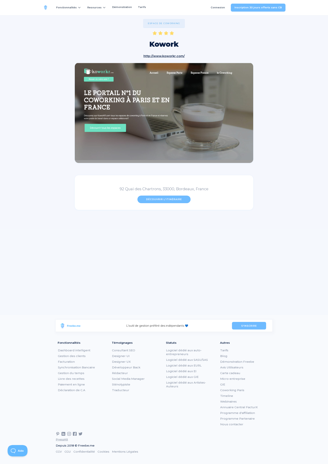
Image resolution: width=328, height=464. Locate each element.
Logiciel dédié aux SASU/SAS (187, 360)
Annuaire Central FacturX (239, 407)
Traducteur (120, 390)
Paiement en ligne (71, 384)
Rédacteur (120, 373)
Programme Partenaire (237, 418)
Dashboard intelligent (74, 350)
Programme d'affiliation (237, 413)
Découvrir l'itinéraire (164, 199)
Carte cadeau (230, 373)
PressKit (62, 439)
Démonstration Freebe (237, 361)
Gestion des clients (72, 356)
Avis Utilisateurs (231, 367)
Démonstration (122, 7)
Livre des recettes (71, 379)
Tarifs (142, 7)
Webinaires (228, 401)
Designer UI (121, 356)
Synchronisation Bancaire (76, 367)
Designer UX (121, 361)
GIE (222, 384)
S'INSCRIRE (249, 325)
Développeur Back (126, 367)
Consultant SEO (123, 350)
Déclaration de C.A (71, 390)
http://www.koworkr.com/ (164, 56)
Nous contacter (231, 424)
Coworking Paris (232, 390)
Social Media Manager (128, 379)
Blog (223, 356)
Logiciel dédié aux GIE (182, 377)
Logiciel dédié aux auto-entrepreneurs (184, 352)
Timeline (226, 396)
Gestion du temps (71, 373)
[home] (46, 8)
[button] (68, 7)
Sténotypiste (121, 384)
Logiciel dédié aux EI (181, 371)
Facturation (66, 361)
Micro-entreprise (232, 379)
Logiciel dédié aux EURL (184, 365)
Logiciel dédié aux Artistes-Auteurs (186, 384)
